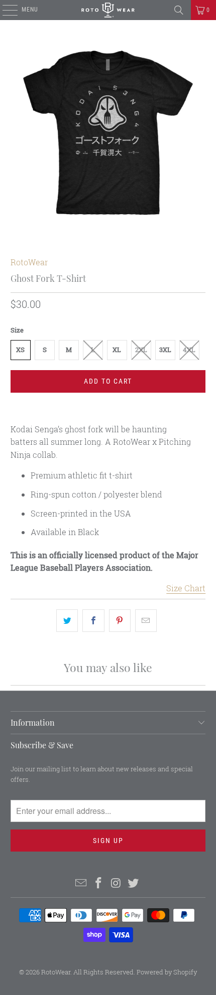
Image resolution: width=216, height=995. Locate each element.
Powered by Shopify (167, 971)
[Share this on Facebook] (93, 620)
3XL (165, 349)
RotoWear (29, 262)
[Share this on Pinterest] (120, 620)
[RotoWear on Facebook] (98, 883)
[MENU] (5, 10)
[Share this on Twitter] (67, 620)
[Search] (178, 10)
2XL (141, 349)
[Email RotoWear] (81, 883)
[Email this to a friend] (146, 620)
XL (117, 349)
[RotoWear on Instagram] (116, 883)
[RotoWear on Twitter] (133, 883)
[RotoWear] (108, 10)
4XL (189, 349)
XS (20, 349)
